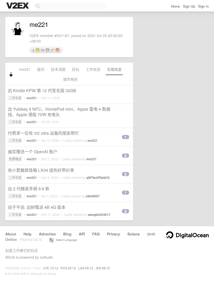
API (82, 233)
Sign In (203, 6)
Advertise (47, 233)
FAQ (96, 233)
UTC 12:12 (50, 268)
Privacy (113, 233)
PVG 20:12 (68, 268)
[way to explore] (18, 6)
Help (27, 233)
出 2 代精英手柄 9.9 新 (28, 189)
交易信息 (114, 69)
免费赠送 (15, 159)
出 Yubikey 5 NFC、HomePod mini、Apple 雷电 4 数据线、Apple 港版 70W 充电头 (59, 111)
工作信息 (93, 69)
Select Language (65, 240)
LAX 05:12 (85, 268)
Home (175, 6)
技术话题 (58, 69)
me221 (25, 69)
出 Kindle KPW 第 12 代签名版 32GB (42, 90)
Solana (133, 233)
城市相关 (70, 79)
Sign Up (189, 6)
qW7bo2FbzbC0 (98, 177)
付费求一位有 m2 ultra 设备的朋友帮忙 (43, 133)
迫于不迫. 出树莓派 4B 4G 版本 (37, 207)
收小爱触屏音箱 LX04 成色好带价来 (41, 170)
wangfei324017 (99, 214)
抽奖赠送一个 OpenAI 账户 (32, 152)
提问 (40, 69)
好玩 (75, 69)
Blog (67, 233)
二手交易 (15, 98)
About (10, 233)
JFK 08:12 (103, 268)
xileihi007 (93, 196)
